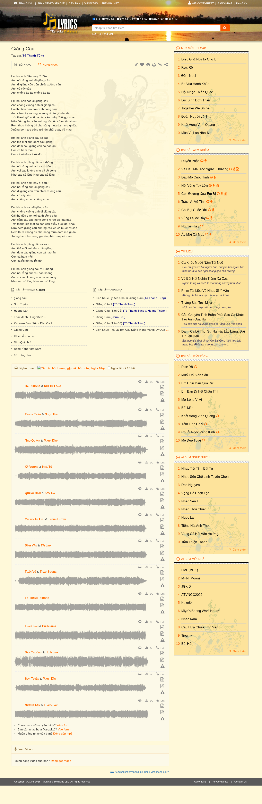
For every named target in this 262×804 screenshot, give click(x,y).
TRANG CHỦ (26, 3)
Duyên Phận (190, 161)
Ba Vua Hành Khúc (195, 84)
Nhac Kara (189, 619)
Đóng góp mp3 (62, 733)
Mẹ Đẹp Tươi (191, 440)
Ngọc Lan (188, 517)
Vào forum (64, 729)
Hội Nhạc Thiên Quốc (197, 92)
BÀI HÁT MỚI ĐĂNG (194, 355)
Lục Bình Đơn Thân (195, 100)
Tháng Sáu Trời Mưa (196, 302)
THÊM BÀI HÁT (110, 3)
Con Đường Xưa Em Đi (199, 193)
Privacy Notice (220, 781)
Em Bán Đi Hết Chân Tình (200, 391)
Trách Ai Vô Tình (193, 201)
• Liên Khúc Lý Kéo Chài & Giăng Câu (118, 298)
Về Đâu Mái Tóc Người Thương (205, 169)
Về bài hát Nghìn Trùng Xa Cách (205, 278)
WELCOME (203, 3)
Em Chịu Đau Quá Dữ (197, 383)
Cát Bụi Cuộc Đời (194, 210)
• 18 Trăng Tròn (21, 355)
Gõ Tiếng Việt (105, 34)
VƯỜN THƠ (91, 3)
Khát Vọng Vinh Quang (198, 124)
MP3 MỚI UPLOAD (193, 48)
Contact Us (240, 781)
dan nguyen (190, 485)
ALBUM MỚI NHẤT (193, 559)
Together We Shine (195, 108)
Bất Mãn (187, 408)
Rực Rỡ (187, 67)
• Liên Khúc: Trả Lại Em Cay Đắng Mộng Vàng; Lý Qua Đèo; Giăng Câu (140, 329)
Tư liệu (187, 251)
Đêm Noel (188, 75)
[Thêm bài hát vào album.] (162, 387)
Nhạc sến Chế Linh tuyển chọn (205, 476)
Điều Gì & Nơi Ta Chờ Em (200, 59)
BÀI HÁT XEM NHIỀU (195, 149)
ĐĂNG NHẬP (225, 3)
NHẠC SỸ (158, 19)
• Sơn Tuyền (19, 304)
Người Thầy (190, 226)
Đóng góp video (61, 760)
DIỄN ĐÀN (74, 3)
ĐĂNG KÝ (241, 3)
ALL (98, 19)
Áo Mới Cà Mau (193, 234)
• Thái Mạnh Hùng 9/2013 (28, 317)
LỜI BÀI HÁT (127, 19)
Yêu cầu (61, 725)
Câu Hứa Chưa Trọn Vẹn (199, 627)
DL (151, 382)
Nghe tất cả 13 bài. (123, 368)
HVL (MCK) (189, 570)
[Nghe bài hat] (140, 382)
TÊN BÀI (110, 19)
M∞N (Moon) (190, 578)
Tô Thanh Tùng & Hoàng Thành (145, 310)
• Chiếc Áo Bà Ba (22, 336)
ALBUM (172, 19)
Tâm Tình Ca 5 (192, 424)
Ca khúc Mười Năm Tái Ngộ (202, 262)
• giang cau (19, 298)
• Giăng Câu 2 (103, 304)
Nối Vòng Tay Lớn (195, 185)
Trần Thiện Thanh (194, 542)
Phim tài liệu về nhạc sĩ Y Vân (205, 290)
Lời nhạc (24, 64)
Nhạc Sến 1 (190, 501)
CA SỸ (143, 19)
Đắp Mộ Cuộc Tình (195, 177)
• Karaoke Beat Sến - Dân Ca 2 (31, 323)
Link (162, 382)
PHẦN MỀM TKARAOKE (51, 3)
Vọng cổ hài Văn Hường (199, 534)
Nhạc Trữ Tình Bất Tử (197, 468)
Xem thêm (239, 140)
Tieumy (186, 635)
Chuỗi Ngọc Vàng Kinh (198, 432)
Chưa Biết (118, 317)
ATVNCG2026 (191, 594)
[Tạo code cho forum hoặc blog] (162, 393)
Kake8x (186, 602)
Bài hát (186, 643)
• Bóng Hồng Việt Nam (26, 348)
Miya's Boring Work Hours (200, 611)
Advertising (200, 781)
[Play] (19, 383)
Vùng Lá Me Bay (193, 218)
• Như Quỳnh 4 (21, 342)
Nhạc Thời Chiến (194, 509)
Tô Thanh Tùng (33, 55)
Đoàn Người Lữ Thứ (196, 116)
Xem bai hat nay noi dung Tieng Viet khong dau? (142, 772)
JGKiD (186, 586)
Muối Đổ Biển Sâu (194, 375)
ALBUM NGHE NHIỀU (195, 457)
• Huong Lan (19, 310)
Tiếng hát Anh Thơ (195, 525)
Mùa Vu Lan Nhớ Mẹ (196, 133)
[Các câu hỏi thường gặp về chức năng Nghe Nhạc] (71, 368)
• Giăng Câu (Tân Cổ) (108, 310)
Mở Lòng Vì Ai (191, 399)
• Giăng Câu (19, 329)
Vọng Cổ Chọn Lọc (195, 493)
